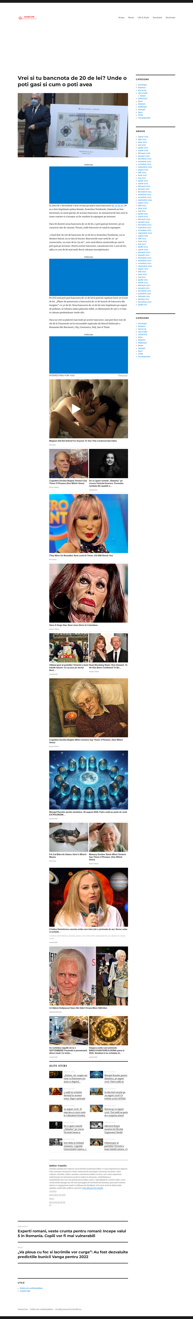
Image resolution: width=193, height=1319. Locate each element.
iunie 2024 (142, 208)
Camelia (52, 1191)
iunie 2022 (142, 274)
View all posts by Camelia (92, 1188)
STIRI (140, 115)
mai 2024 (142, 211)
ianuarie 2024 (143, 222)
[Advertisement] (96, 54)
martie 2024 (143, 216)
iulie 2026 (142, 139)
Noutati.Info (23, 1309)
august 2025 (143, 170)
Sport (140, 112)
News (131, 17)
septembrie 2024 (145, 200)
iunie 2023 (142, 241)
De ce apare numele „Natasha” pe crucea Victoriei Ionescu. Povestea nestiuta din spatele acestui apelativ (75, 1132)
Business (170, 17)
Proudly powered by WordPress (68, 1309)
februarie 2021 (144, 296)
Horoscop (142, 90)
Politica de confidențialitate (31, 1288)
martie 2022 (143, 283)
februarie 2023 (144, 252)
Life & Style (143, 17)
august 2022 (143, 269)
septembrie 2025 (145, 167)
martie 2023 (143, 250)
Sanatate (157, 17)
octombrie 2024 (144, 197)
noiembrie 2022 (144, 261)
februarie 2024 (144, 219)
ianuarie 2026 (144, 156)
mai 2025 (142, 178)
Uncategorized (144, 118)
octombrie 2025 (144, 164)
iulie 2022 (142, 272)
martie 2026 (143, 150)
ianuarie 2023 (143, 255)
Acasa (121, 17)
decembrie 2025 (144, 159)
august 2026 (143, 137)
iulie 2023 (142, 239)
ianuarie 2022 (143, 288)
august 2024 (143, 203)
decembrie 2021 (144, 291)
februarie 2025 (144, 186)
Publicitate (142, 107)
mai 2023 (142, 244)
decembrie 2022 (144, 258)
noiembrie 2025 (144, 161)
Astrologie (142, 85)
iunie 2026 (142, 142)
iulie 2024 (142, 205)
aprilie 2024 (143, 214)
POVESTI (141, 104)
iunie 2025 (142, 175)
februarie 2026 (144, 153)
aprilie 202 (142, 305)
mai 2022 (142, 277)
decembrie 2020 (144, 302)
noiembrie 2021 (144, 294)
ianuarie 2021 (143, 299)
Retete (142, 96)
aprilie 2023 (143, 247)
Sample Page (25, 1291)
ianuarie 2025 (143, 189)
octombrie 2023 (144, 230)
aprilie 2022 (143, 280)
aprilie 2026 (143, 148)
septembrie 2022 (145, 266)
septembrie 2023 (145, 233)
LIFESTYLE (142, 99)
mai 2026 (142, 145)
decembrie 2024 (144, 192)
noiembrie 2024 (144, 194)
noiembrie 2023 (144, 227)
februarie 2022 (144, 285)
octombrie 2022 (144, 263)
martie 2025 (143, 183)
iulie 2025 (142, 172)
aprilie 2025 (143, 181)
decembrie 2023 (144, 225)
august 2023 (143, 236)
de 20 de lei (117, 205)
